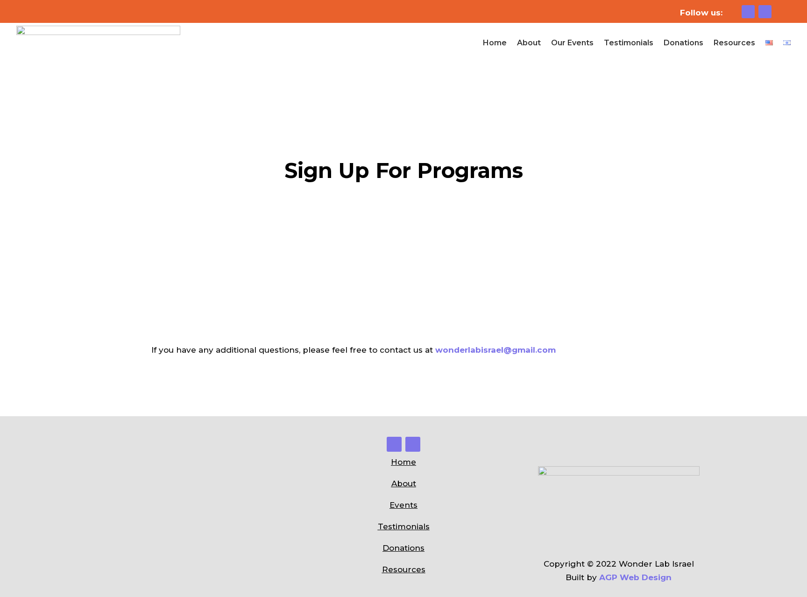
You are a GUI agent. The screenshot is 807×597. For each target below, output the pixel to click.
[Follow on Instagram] (748, 11)
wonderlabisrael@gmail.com (495, 350)
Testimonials (628, 42)
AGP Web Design (635, 577)
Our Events (572, 42)
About (529, 42)
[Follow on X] (765, 11)
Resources (734, 42)
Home (495, 42)
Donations (683, 42)
